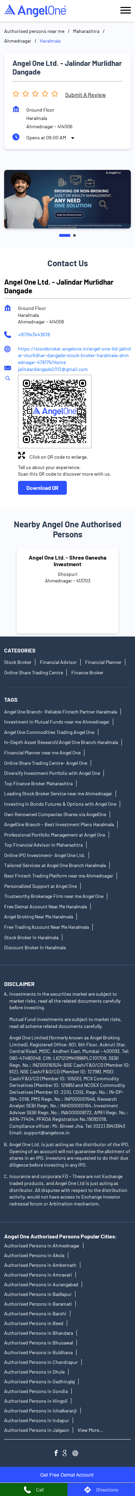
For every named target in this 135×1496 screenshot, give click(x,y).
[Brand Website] (77, 1454)
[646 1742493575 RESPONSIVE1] (67, 1474)
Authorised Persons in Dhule (34, 1372)
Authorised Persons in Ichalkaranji (40, 1411)
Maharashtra (86, 31)
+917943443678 (34, 334)
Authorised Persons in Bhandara (38, 1333)
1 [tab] (64, 235)
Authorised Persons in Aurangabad (41, 1285)
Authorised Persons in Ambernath (40, 1265)
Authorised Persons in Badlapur (38, 1294)
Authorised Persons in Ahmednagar (42, 1246)
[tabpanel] (67, 199)
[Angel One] (35, 10)
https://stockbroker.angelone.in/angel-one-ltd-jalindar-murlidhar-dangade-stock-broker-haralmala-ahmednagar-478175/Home (74, 355)
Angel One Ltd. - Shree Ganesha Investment (67, 560)
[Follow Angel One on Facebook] (58, 1454)
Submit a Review (85, 94)
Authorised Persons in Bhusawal (38, 1343)
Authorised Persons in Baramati (38, 1304)
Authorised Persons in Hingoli (36, 1401)
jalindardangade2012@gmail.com (53, 369)
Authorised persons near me (34, 31)
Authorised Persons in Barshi (35, 1314)
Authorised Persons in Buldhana (38, 1353)
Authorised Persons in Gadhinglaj (39, 1382)
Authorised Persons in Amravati (38, 1275)
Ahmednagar (17, 41)
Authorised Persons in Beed (33, 1323)
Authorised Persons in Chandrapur (41, 1362)
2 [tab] (74, 235)
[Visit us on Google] (67, 1454)
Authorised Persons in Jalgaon (36, 1430)
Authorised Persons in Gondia (36, 1391)
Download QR (42, 487)
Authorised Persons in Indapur (36, 1421)
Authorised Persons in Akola (34, 1256)
